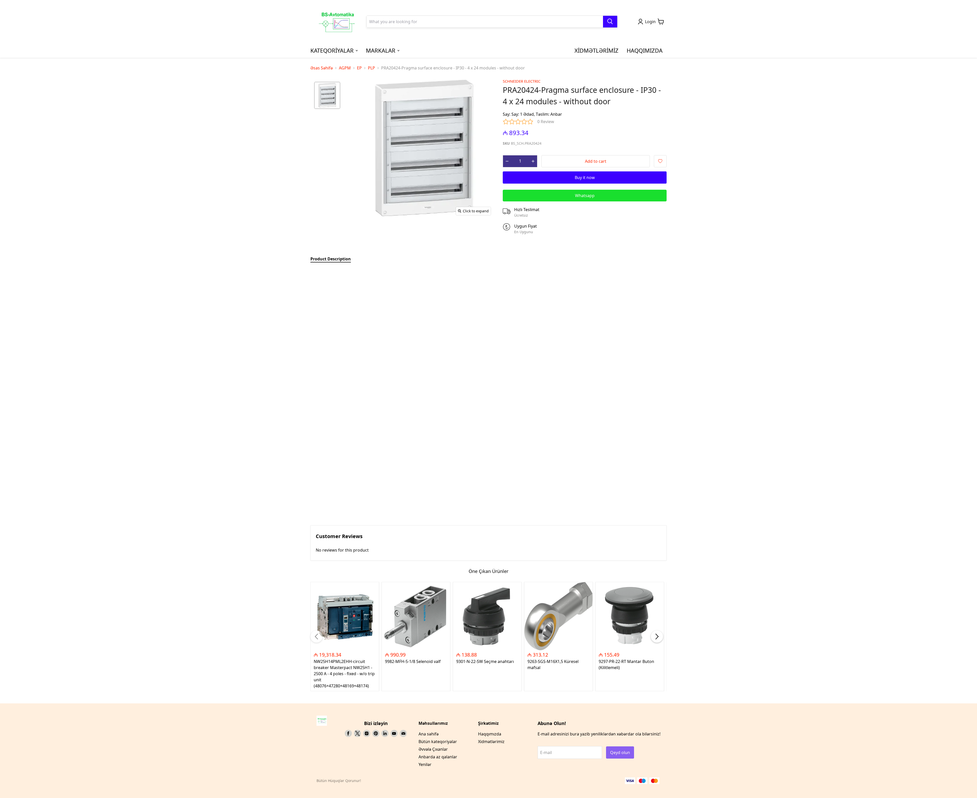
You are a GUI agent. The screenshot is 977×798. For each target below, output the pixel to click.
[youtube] (394, 733)
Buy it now (585, 177)
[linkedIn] (385, 733)
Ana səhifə (429, 734)
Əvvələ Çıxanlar (433, 749)
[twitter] (357, 733)
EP (359, 68)
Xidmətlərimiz (491, 741)
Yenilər (425, 764)
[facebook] (348, 733)
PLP (371, 68)
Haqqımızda (489, 734)
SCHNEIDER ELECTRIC (521, 81)
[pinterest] (375, 733)
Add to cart (595, 161)
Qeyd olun (620, 752)
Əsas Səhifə (321, 68)
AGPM (345, 68)
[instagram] (366, 733)
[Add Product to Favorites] (660, 161)
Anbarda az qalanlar (438, 757)
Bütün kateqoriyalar (438, 741)
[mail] (403, 733)
